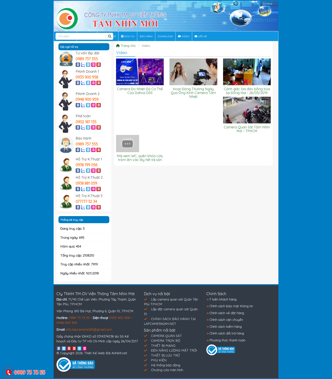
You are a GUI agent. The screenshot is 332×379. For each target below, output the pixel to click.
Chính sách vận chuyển (225, 320)
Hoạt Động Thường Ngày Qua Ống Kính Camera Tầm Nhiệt (193, 93)
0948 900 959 (87, 99)
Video (185, 36)
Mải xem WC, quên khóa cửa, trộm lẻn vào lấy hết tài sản (140, 158)
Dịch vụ (129, 36)
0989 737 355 (87, 58)
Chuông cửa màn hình (167, 370)
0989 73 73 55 (79, 318)
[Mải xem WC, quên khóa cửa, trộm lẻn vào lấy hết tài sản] (127, 143)
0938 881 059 (86, 183)
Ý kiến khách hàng (222, 299)
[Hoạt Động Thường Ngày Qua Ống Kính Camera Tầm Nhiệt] (193, 71)
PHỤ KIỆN (159, 360)
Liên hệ (202, 36)
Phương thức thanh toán (226, 340)
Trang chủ (128, 46)
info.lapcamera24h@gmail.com (89, 329)
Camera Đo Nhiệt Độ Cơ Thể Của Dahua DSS (140, 91)
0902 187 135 (86, 121)
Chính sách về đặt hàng (226, 313)
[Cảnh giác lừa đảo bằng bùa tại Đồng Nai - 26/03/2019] (247, 71)
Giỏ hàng (269, 3)
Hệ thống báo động (165, 365)
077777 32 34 (86, 201)
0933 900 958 (87, 77)
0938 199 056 (87, 164)
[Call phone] (8, 372)
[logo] (111, 18)
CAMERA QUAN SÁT (166, 336)
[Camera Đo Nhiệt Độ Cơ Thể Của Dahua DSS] (140, 71)
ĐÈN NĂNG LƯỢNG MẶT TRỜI (174, 350)
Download (165, 36)
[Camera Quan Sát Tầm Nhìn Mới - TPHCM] (247, 110)
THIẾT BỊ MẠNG (163, 345)
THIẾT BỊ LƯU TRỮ (165, 355)
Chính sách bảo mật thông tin (230, 306)
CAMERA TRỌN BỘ (165, 341)
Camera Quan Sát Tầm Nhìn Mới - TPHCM (247, 129)
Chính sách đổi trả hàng (226, 333)
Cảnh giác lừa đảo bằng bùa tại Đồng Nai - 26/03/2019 (247, 91)
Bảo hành (146, 36)
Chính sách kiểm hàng (225, 327)
